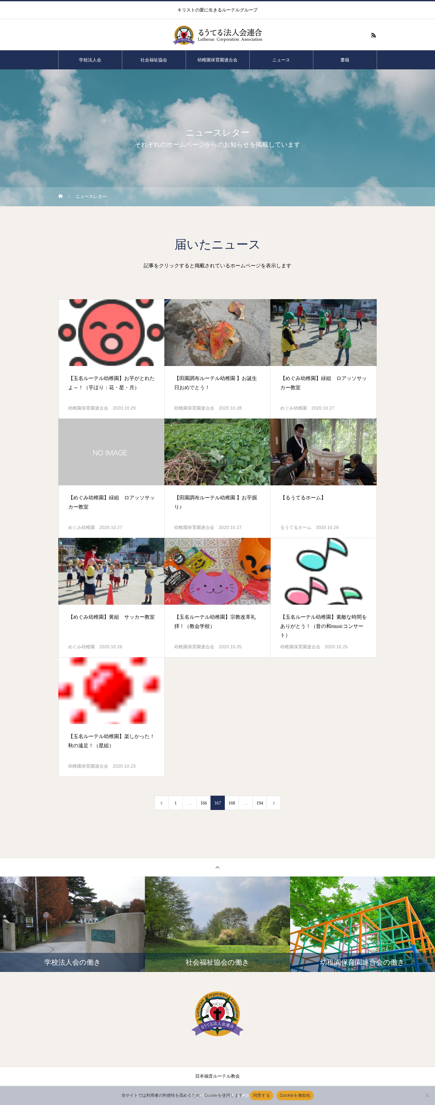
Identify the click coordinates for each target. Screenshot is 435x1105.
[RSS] (373, 35)
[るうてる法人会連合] (217, 35)
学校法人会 (90, 59)
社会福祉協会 (153, 59)
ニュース (281, 59)
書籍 (344, 59)
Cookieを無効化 (295, 1095)
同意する (261, 1095)
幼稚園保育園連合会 (217, 59)
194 (259, 803)
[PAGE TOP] (217, 867)
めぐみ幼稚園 (293, 408)
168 (231, 803)
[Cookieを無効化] (427, 1095)
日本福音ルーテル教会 (217, 1076)
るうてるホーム (295, 527)
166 (203, 803)
